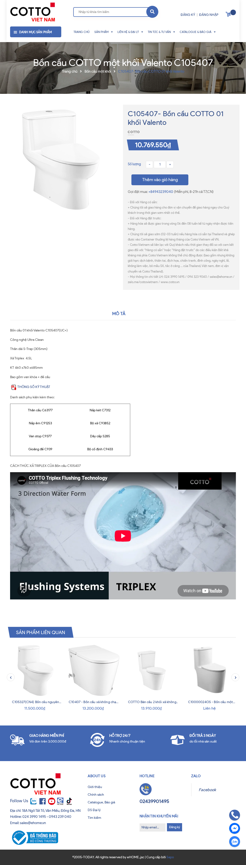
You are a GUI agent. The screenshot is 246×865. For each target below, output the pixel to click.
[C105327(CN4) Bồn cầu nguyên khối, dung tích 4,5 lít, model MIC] (35, 670)
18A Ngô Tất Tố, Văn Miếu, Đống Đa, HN (51, 810)
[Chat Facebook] (234, 828)
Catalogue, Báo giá (101, 802)
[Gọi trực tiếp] (234, 815)
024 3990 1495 (34, 816)
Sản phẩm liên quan (40, 632)
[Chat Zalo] (234, 841)
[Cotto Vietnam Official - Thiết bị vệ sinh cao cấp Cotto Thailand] (32, 12)
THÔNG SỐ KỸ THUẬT (33, 387)
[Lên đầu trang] (12, 852)
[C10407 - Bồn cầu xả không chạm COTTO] (94, 670)
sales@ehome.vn (33, 823)
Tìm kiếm (94, 818)
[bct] (34, 837)
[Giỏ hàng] (229, 15)
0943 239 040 (60, 816)
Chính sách (96, 795)
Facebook (207, 789)
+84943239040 (161, 192)
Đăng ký (174, 827)
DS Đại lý (94, 810)
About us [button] (96, 776)
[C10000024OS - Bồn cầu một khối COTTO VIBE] (210, 670)
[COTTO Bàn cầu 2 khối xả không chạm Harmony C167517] (152, 670)
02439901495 (154, 801)
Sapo (170, 857)
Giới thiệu (95, 787)
